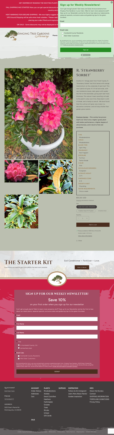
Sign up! (85, 50)
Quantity (78, 214)
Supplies (62, 388)
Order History (36, 391)
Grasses (47, 404)
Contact (93, 394)
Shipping (78, 200)
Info (91, 388)
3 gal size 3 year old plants (86, 207)
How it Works (81, 267)
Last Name (20, 332)
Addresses (35, 394)
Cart (32, 396)
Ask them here (9, 391)
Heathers (47, 399)
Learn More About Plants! (77, 394)
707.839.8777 (9, 399)
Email (18, 315)
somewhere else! (26, 348)
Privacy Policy (95, 402)
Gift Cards (47, 415)
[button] (56, 35)
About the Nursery (96, 391)
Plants (47, 388)
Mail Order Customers (27, 358)
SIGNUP (57, 371)
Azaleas (47, 394)
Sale (33, 420)
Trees (46, 407)
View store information (85, 236)
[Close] (112, 2)
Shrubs (46, 410)
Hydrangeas (48, 402)
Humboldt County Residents (30, 356)
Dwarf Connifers (50, 396)
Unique (46, 413)
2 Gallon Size (103, 211)
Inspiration (73, 388)
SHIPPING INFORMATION (99, 396)
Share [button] (80, 240)
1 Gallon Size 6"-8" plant (86, 211)
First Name (20, 324)
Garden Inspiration (75, 396)
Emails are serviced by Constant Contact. (65, 366)
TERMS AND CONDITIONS (99, 399)
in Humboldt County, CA (28, 345)
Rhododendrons (50, 391)
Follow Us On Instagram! (77, 391)
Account (35, 388)
